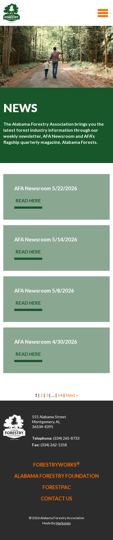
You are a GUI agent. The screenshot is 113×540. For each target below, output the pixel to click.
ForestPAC (57, 487)
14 (60, 395)
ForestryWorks (56, 465)
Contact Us (56, 498)
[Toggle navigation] (103, 13)
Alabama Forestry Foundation (56, 476)
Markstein (63, 523)
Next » (72, 395)
